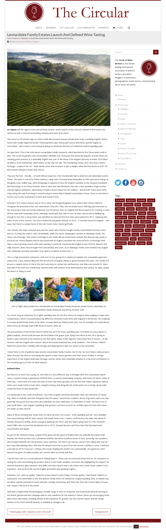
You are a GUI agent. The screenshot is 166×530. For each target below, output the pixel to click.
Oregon (119, 230)
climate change (130, 213)
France (132, 217)
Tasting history (101, 512)
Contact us (122, 169)
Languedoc (145, 222)
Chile (152, 209)
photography (138, 230)
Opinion (123, 114)
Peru (127, 230)
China (118, 213)
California (120, 209)
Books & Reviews (128, 148)
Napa (128, 226)
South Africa (146, 234)
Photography (126, 133)
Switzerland (121, 243)
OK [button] (136, 527)
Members (51, 27)
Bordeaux (128, 204)
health (118, 222)
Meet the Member (128, 128)
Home (9, 38)
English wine (121, 217)
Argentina (131, 200)
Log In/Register (86, 27)
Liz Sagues (35, 41)
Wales (118, 247)
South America (122, 239)
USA (149, 243)
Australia (141, 200)
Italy (136, 222)
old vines (151, 226)
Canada (130, 209)
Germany (151, 217)
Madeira (119, 226)
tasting (131, 243)
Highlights (24, 38)
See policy (144, 526)
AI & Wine (120, 200)
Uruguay (141, 243)
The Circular (67, 27)
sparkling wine (144, 239)
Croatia (142, 213)
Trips (122, 138)
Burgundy (147, 204)
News (122, 119)
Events (123, 143)
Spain (133, 239)
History (123, 99)
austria (151, 200)
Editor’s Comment (128, 124)
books (118, 204)
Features (16, 38)
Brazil (138, 204)
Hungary (128, 222)
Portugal (126, 234)
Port (117, 234)
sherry (135, 234)
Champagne (141, 209)
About (38, 27)
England (151, 213)
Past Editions (126, 158)
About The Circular (128, 153)
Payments (103, 27)
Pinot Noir (150, 230)
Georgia (141, 217)
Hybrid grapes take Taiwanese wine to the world (31, 512)
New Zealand (139, 226)
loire (155, 222)
